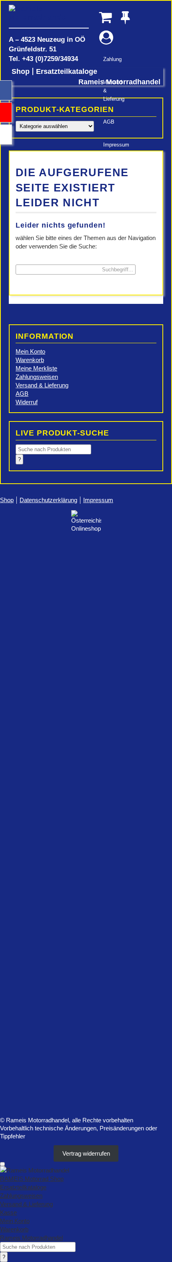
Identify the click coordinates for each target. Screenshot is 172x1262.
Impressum (110, 145)
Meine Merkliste (36, 368)
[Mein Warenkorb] (106, 17)
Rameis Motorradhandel (49, 16)
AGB (108, 122)
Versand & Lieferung (110, 90)
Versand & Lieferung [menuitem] (26, 1204)
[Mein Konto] (106, 37)
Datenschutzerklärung (48, 500)
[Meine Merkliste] (128, 17)
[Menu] (2, 1164)
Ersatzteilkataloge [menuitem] (23, 1187)
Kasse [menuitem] (8, 1212)
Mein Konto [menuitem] (15, 1220)
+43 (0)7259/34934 (50, 59)
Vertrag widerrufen (86, 1153)
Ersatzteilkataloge (66, 71)
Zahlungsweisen (37, 376)
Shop (21, 71)
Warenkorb (30, 359)
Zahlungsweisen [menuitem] (21, 1195)
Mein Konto (30, 351)
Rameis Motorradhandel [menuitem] (31, 1237)
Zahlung (110, 59)
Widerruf (27, 402)
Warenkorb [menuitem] (14, 1229)
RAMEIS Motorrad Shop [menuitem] (32, 1178)
